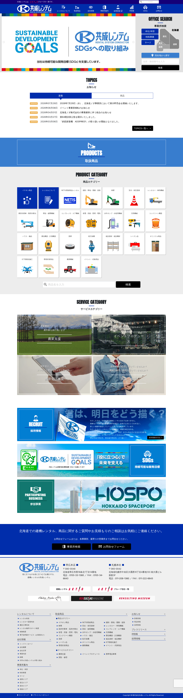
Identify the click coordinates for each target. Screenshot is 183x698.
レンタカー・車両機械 (156, 190)
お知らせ (136, 614)
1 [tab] (50, 69)
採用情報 (117, 11)
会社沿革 (23, 651)
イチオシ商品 (27, 190)
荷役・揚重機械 (48, 213)
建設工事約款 (24, 625)
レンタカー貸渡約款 (27, 622)
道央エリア (24, 686)
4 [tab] (62, 69)
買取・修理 (63, 657)
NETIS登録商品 (88, 622)
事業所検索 (73, 546)
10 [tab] (86, 69)
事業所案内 (104, 11)
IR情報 (131, 11)
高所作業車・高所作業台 (27, 213)
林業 (113, 190)
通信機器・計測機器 (48, 236)
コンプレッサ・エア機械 (70, 213)
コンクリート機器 (155, 213)
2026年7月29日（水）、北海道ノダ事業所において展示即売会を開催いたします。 (100, 103)
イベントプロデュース (91, 654)
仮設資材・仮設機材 (113, 236)
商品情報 (137, 622)
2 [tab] (54, 69)
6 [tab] (70, 69)
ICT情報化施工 (27, 259)
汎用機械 (134, 213)
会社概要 (23, 647)
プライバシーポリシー (41, 695)
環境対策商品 (48, 259)
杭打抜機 (91, 236)
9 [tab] (82, 69)
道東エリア (24, 679)
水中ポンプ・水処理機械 (113, 213)
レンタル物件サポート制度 (29, 628)
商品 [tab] (122, 95)
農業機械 (70, 259)
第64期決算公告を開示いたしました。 (78, 117)
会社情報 (91, 11)
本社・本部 (24, 669)
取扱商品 (77, 11)
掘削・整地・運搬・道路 (91, 190)
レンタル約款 (24, 618)
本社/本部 (150, 31)
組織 (21, 657)
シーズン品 (134, 236)
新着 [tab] (61, 95)
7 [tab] (74, 69)
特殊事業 (150, 36)
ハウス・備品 (27, 236)
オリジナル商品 (155, 236)
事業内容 (23, 654)
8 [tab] (78, 69)
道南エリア (24, 689)
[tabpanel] (68, 42)
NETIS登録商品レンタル (70, 190)
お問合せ (159, 11)
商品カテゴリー (64, 618)
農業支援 (62, 654)
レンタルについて (63, 11)
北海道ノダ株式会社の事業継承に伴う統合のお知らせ (85, 112)
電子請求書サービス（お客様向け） (32, 635)
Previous (3, 42)
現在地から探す (160, 55)
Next (133, 42)
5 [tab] (66, 69)
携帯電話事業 (111, 654)
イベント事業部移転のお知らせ (75, 107)
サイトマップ (24, 695)
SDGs (145, 11)
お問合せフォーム (114, 546)
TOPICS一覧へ (141, 128)
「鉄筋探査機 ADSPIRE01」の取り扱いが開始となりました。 (90, 121)
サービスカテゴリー (66, 650)
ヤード (148, 42)
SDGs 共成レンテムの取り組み (31, 660)
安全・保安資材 (134, 190)
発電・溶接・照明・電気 (91, 213)
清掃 (70, 236)
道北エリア (24, 683)
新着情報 (34, 103)
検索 (160, 67)
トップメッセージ (26, 644)
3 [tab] (58, 69)
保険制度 (23, 632)
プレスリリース (139, 629)
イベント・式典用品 (91, 259)
